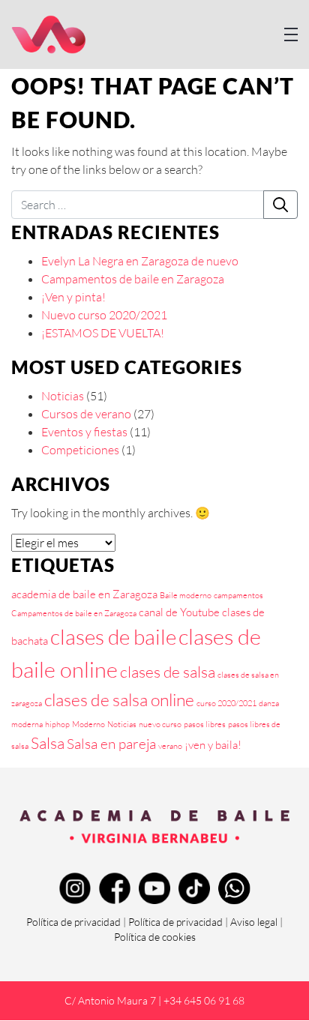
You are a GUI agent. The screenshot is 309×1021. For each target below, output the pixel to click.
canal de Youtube (179, 612)
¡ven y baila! (213, 745)
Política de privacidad (73, 921)
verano (170, 746)
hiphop (57, 724)
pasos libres (205, 724)
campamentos (238, 595)
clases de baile (113, 636)
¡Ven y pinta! (73, 296)
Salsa (47, 743)
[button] (291, 34)
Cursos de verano (86, 413)
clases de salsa (167, 671)
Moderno (88, 724)
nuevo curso (160, 724)
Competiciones (80, 449)
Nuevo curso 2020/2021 (104, 314)
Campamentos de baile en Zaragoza (132, 278)
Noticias (62, 395)
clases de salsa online (119, 699)
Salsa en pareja (111, 744)
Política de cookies (155, 936)
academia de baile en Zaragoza (84, 594)
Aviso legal (254, 921)
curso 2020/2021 (226, 703)
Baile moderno (186, 595)
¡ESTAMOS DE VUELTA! (102, 332)
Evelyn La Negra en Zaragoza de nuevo (139, 260)
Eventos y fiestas (84, 431)
